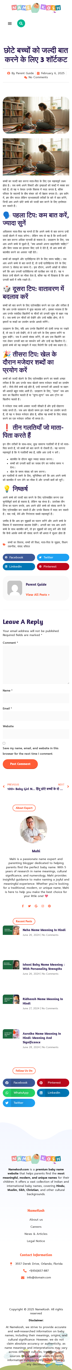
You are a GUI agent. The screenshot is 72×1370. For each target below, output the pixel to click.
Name (8, 691)
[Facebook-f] (22, 906)
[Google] (36, 906)
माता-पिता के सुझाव (50, 542)
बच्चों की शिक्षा (32, 542)
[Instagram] (42, 906)
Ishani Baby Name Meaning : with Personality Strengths (44, 966)
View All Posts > (37, 594)
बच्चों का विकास (15, 542)
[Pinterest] (49, 906)
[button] (10, 23)
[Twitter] (29, 906)
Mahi (36, 851)
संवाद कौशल (23, 546)
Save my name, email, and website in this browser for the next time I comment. (30, 751)
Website (8, 726)
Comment (10, 643)
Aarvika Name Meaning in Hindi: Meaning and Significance (42, 1037)
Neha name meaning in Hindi (44, 930)
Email (7, 709)
